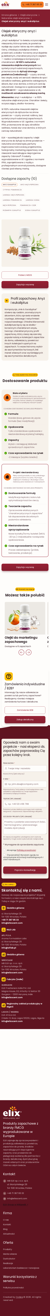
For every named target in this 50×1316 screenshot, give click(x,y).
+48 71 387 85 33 (15, 1193)
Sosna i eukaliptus (32, 210)
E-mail (6, 779)
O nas (6, 1219)
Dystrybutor (9, 1258)
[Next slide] (28, 652)
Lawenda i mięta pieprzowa (13, 195)
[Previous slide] (21, 652)
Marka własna (10, 1254)
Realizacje (8, 1263)
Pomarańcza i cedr (28, 205)
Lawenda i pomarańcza (12, 200)
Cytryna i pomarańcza (12, 190)
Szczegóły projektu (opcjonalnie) (17, 817)
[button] (32, 4)
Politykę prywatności (26, 850)
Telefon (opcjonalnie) (12, 799)
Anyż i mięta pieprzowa (29, 184)
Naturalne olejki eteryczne (16, 18)
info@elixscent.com (17, 1198)
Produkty (7, 1249)
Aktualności (8, 1233)
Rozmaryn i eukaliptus (12, 210)
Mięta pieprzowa (9, 205)
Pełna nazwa (9, 763)
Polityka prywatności (13, 1287)
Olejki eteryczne (28, 15)
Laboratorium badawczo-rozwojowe (21, 1267)
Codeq (19, 1297)
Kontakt (7, 1224)
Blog (5, 1229)
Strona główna (9, 15)
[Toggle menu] (46, 4)
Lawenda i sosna (32, 200)
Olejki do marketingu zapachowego (21, 639)
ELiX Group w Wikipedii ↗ (15, 1204)
